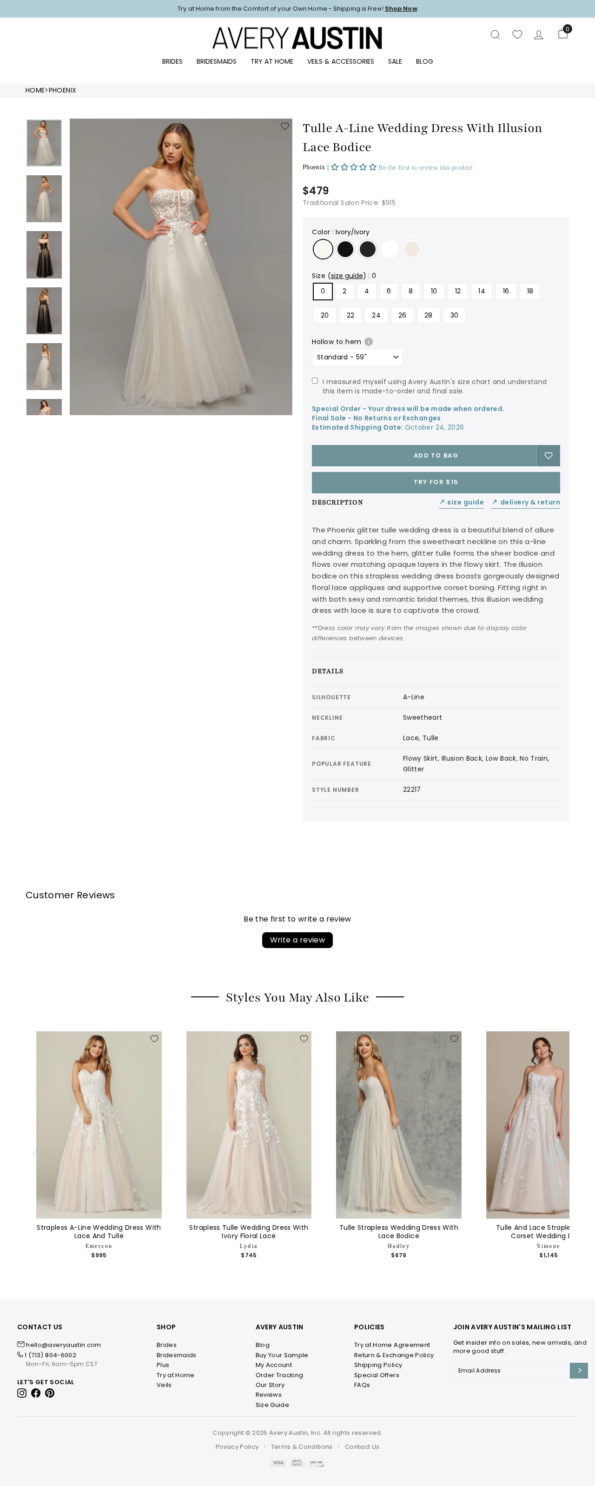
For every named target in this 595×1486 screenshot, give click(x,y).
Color (341, 232)
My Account (274, 1364)
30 (454, 315)
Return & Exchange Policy (394, 1355)
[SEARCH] (495, 34)
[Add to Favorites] (285, 126)
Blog (424, 61)
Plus (163, 1364)
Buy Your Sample (282, 1355)
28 (428, 315)
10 (434, 291)
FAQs (362, 1384)
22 (351, 315)
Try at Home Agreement (392, 1344)
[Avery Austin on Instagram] (22, 1392)
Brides (172, 61)
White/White (390, 249)
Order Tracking (280, 1375)
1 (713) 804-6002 (50, 1355)
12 (458, 291)
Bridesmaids (217, 61)
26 (402, 315)
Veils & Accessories (340, 61)
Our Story (270, 1384)
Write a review (297, 940)
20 (325, 315)
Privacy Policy (237, 1446)
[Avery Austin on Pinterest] (50, 1392)
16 (506, 291)
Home (35, 90)
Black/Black (367, 249)
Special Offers (376, 1375)
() (347, 275)
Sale (395, 61)
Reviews (269, 1394)
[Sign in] (539, 35)
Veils (164, 1384)
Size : (344, 275)
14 (481, 291)
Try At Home (272, 61)
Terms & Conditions (302, 1446)
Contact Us (362, 1446)
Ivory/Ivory (323, 249)
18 (530, 291)
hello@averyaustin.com (63, 1344)
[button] (354, 167)
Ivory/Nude (412, 249)
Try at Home (176, 1375)
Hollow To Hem (337, 341)
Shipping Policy (378, 1364)
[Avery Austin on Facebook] (36, 1392)
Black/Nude (345, 249)
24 (376, 315)
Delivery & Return (525, 502)
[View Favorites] (517, 34)
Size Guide (461, 502)
